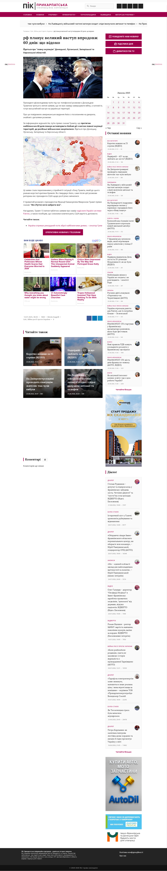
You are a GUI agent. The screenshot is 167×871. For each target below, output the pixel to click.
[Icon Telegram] (135, 6)
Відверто (112, 621)
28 (108, 123)
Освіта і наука (113, 218)
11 (129, 107)
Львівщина (105, 15)
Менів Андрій (53, 317)
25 (129, 118)
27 (139, 118)
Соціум (110, 272)
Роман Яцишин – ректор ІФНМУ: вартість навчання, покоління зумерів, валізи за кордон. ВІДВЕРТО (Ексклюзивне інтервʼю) (120, 630)
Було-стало (113, 512)
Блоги (109, 373)
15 (113, 112)
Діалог (112, 472)
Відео (109, 154)
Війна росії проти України (43, 31)
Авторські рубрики (124, 15)
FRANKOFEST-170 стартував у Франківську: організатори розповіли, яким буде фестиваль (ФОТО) (120, 329)
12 (134, 107)
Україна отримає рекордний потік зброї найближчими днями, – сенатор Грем (65, 225)
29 (113, 123)
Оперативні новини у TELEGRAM (62, 232)
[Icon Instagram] (124, 6)
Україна (110, 290)
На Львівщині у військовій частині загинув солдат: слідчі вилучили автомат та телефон (67, 23)
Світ (31, 31)
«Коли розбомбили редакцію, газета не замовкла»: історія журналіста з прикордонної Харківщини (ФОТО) (120, 657)
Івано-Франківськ (114, 236)
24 (123, 118)
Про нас (122, 856)
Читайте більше (123, 389)
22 (113, 118)
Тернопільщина (88, 15)
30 (118, 123)
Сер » (139, 128)
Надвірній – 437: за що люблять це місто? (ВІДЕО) (80, 354)
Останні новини (119, 133)
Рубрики (52, 15)
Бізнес (109, 342)
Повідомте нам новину (125, 36)
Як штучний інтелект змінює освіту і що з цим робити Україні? (118, 378)
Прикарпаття (68, 15)
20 (139, 112)
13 (139, 107)
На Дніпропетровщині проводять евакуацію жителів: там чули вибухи (119, 172)
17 (123, 112)
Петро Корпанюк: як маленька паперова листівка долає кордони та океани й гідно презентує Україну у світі (120, 736)
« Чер (108, 128)
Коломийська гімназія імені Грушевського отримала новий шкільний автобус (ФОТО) (120, 225)
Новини (40, 15)
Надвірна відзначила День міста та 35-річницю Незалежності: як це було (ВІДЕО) (119, 261)
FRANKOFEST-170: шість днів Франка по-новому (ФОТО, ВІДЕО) (118, 362)
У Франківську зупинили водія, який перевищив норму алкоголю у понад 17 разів (119, 243)
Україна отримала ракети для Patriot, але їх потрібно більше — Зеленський (120, 311)
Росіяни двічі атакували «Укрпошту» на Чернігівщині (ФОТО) (118, 295)
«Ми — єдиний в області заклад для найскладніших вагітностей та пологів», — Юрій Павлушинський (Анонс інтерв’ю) (120, 570)
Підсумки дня (125, 44)
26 (134, 118)
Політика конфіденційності (131, 852)
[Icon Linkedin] (130, 6)
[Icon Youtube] (140, 6)
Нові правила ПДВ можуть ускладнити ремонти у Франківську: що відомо (119, 347)
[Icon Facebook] (119, 6)
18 (129, 112)
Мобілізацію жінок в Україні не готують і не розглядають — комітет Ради (118, 279)
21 (108, 118)
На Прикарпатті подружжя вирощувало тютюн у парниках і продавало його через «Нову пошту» (119, 207)
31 (123, 123)
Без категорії (112, 141)
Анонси (111, 560)
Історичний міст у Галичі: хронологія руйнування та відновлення (120, 518)
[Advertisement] (58, 429)
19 (134, 112)
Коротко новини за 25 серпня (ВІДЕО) (117, 144)
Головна (27, 15)
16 (118, 112)
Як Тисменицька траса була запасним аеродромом (118, 713)
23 (118, 118)
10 (123, 107)
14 (108, 112)
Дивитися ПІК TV (125, 51)
